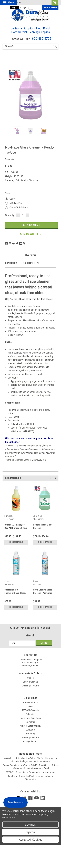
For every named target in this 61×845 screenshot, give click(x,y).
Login (14, 7)
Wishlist (30, 678)
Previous (51, 478)
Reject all (30, 832)
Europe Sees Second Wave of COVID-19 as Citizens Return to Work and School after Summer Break (30, 766)
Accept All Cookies (30, 839)
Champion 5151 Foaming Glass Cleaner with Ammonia (15, 592)
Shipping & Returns (30, 686)
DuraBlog (30, 734)
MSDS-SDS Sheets (30, 710)
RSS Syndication (30, 741)
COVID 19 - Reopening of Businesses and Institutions (31, 772)
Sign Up (25, 7)
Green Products (30, 702)
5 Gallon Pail (15, 203)
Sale (30, 706)
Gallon (12, 198)
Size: (9, 193)
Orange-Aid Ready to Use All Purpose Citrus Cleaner (15, 527)
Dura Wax (8, 516)
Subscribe (30, 714)
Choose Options (16, 542)
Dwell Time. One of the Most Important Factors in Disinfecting (30, 777)
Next (56, 478)
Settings (30, 824)
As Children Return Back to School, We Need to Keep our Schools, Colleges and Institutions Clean (30, 759)
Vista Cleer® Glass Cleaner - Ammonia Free (42, 592)
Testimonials (30, 722)
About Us (30, 730)
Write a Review (50, 7)
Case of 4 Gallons (18, 207)
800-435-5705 (41, 38)
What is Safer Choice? (30, 726)
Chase (6, 581)
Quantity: (10, 215)
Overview (30, 255)
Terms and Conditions (30, 718)
